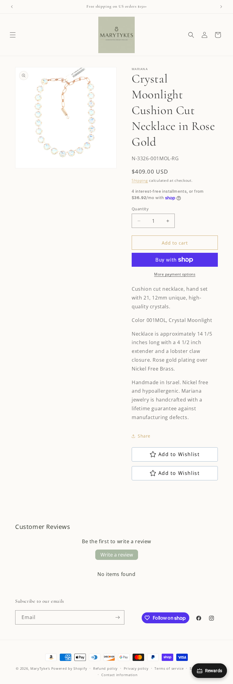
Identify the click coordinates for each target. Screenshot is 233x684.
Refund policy (105, 668)
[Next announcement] (221, 6)
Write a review (116, 554)
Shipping (140, 180)
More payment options (174, 274)
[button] (12, 35)
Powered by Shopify (69, 668)
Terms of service (169, 668)
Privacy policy (136, 668)
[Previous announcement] (12, 6)
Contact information (119, 674)
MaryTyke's (40, 668)
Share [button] (144, 436)
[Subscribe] (117, 617)
